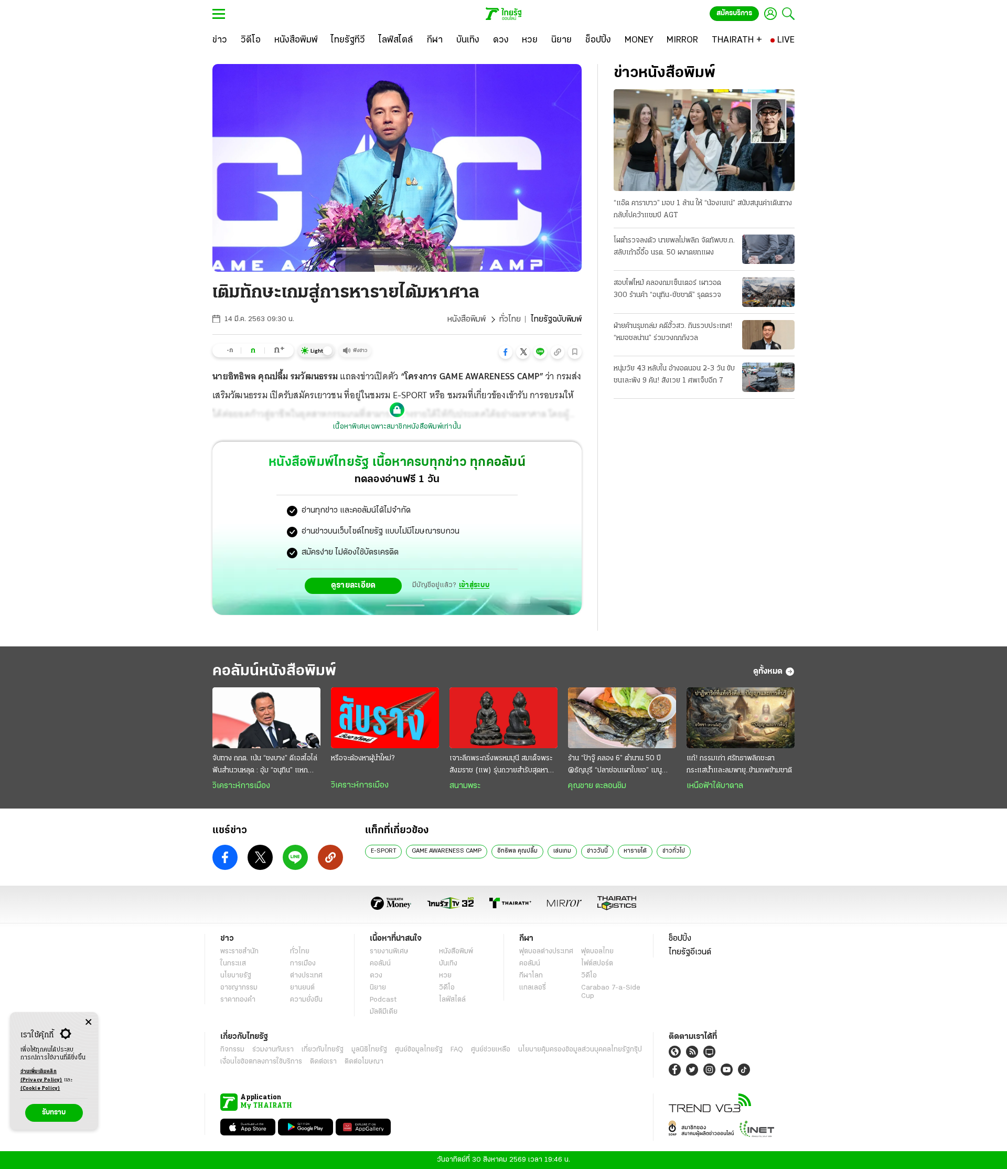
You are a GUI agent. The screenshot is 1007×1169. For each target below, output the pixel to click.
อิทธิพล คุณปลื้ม (517, 851)
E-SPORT (383, 851)
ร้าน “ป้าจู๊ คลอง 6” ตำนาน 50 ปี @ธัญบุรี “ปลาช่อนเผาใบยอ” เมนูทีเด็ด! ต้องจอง (615, 765)
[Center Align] (88, 1022)
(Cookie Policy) (40, 1088)
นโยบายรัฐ (235, 976)
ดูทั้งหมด (768, 671)
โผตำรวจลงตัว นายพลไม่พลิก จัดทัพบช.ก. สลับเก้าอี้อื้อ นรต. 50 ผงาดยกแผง (674, 247)
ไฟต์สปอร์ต (597, 964)
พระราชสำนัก (239, 951)
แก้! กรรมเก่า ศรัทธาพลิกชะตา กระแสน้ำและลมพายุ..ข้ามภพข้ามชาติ (739, 764)
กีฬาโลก (531, 976)
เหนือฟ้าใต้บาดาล (715, 786)
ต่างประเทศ (306, 976)
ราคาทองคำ (237, 1000)
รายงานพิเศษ (389, 951)
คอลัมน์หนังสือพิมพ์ (274, 671)
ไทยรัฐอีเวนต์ (690, 952)
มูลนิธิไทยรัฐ (369, 1050)
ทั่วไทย (510, 319)
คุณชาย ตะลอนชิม (597, 786)
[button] (505, 352)
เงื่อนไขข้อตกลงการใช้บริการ (261, 1062)
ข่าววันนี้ (597, 851)
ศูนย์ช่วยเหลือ (490, 1050)
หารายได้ (635, 851)
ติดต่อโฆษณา (364, 1062)
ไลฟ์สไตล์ (452, 1000)
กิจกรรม (232, 1050)
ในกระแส (233, 964)
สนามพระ (464, 786)
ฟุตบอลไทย (597, 951)
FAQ (457, 1050)
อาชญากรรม (239, 988)
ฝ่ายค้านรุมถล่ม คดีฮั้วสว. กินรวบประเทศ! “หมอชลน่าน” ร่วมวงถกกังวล (673, 332)
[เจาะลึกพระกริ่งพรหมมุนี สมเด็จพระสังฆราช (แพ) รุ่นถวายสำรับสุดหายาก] (503, 717)
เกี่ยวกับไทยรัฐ (323, 1050)
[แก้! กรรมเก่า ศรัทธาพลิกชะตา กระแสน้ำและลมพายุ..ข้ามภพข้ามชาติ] (741, 717)
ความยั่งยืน (306, 1000)
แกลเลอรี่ (532, 988)
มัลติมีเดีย (384, 1012)
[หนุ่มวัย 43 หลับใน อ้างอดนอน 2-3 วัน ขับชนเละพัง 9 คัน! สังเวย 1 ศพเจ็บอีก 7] (768, 377)
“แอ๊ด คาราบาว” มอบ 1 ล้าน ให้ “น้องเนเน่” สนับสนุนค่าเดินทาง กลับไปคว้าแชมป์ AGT (703, 209)
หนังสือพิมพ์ (466, 319)
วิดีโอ (447, 988)
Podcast (383, 1000)
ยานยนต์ (302, 988)
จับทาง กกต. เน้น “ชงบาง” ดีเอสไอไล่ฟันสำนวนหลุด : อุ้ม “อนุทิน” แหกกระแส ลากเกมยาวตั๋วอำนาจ (264, 765)
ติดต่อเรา (323, 1062)
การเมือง (303, 964)
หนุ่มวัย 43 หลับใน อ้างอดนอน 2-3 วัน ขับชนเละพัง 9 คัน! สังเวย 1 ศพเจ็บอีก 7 (674, 375)
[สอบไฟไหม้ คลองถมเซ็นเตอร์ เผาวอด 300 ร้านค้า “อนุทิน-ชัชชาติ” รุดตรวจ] (768, 291)
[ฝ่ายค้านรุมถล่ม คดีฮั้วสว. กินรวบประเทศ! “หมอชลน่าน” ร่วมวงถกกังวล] (768, 334)
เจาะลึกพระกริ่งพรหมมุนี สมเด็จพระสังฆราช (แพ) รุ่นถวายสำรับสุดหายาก (500, 765)
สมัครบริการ (734, 13)
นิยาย (378, 988)
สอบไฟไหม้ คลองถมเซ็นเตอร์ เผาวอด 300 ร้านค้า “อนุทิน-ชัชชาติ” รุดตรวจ (667, 289)
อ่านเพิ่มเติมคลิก (41, 1076)
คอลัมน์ (380, 964)
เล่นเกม (562, 851)
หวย (445, 976)
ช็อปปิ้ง (680, 938)
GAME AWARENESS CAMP (446, 851)
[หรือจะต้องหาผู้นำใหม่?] (385, 717)
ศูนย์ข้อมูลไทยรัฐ (419, 1050)
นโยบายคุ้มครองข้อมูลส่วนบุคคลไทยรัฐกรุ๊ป (580, 1050)
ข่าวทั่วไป (673, 851)
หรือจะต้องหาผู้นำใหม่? (362, 758)
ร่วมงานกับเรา (273, 1050)
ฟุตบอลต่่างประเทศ (546, 951)
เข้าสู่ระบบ (474, 585)
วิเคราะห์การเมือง (241, 786)
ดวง (376, 976)
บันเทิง (448, 964)
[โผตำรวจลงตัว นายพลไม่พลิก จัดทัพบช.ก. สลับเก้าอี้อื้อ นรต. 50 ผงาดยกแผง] (768, 249)
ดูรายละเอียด (353, 585)
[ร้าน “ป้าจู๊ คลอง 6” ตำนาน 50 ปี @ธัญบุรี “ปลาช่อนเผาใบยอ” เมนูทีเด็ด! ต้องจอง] (622, 717)
